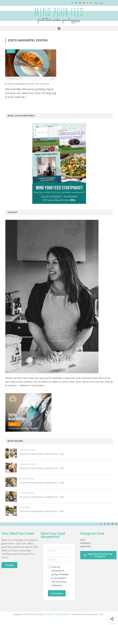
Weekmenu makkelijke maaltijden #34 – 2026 (42, 468)
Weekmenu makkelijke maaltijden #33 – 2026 (42, 482)
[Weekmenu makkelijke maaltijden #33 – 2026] (11, 482)
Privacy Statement (63, 614)
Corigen (101, 614)
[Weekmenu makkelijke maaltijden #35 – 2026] (11, 453)
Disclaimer (48, 614)
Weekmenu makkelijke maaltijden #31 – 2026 (42, 511)
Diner (11, 51)
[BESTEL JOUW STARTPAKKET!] (59, 163)
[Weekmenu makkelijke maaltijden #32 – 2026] (11, 496)
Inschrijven (57, 593)
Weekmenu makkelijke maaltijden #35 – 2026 (42, 453)
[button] (59, 28)
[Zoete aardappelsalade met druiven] (30, 63)
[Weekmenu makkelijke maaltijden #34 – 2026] (11, 468)
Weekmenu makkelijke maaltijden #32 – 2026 (42, 497)
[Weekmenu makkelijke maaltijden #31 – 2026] (11, 511)
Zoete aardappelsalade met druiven (28, 83)
